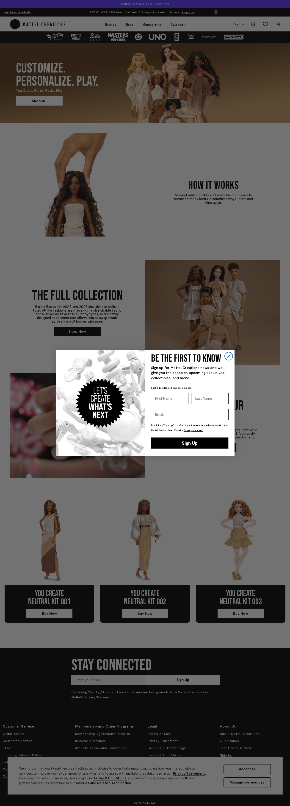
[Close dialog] (229, 356)
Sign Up (190, 443)
